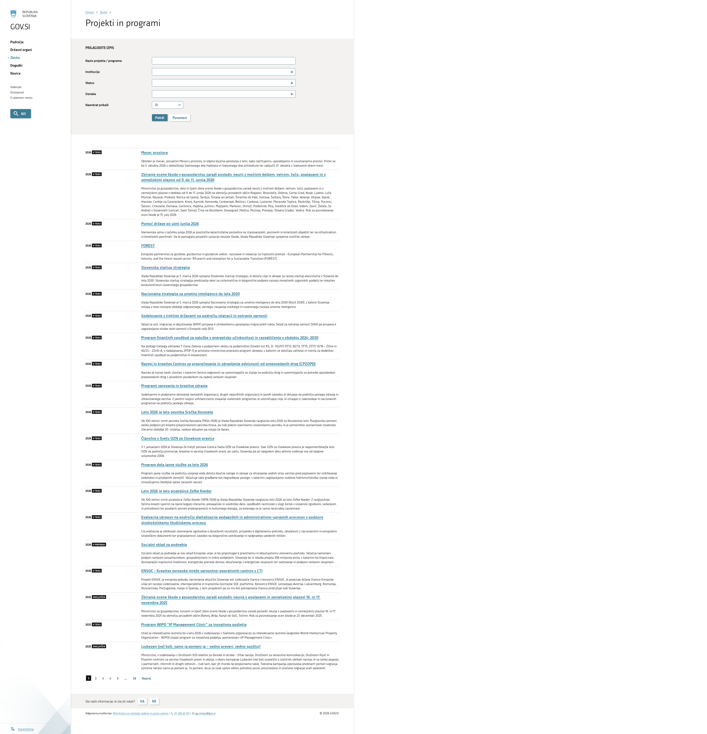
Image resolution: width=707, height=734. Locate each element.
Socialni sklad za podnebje (164, 544)
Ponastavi (180, 117)
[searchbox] (155, 71)
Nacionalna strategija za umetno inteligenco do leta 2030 (190, 293)
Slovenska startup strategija (165, 267)
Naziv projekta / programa (103, 61)
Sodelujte (16, 87)
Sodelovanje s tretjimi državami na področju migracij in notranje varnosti (204, 315)
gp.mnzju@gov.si (205, 713)
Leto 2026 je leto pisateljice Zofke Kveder (176, 491)
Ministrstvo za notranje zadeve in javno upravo (140, 713)
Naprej (146, 678)
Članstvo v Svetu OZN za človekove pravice (177, 438)
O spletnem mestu (21, 97)
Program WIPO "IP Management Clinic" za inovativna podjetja (194, 624)
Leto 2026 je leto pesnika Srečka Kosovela (177, 412)
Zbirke (15, 57)
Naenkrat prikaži (97, 105)
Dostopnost (17, 92)
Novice (15, 73)
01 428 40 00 (181, 713)
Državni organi (21, 49)
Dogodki (16, 65)
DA (142, 701)
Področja (17, 42)
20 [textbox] (156, 105)
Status (89, 83)
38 (134, 678)
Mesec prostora (154, 152)
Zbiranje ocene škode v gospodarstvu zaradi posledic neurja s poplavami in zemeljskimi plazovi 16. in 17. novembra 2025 (230, 599)
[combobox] (224, 71)
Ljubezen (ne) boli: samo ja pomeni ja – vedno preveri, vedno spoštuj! (201, 646)
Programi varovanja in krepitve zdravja (174, 385)
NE (154, 701)
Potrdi (159, 117)
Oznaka (90, 94)
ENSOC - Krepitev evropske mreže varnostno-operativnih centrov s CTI (202, 570)
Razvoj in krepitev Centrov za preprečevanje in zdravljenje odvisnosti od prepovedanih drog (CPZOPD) (228, 363)
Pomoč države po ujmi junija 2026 (170, 223)
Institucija (92, 72)
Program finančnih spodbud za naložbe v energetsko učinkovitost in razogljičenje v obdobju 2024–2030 (229, 337)
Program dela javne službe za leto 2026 (174, 464)
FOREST (148, 245)
